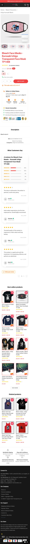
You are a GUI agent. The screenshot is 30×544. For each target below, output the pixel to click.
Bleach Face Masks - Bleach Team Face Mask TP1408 (22, 306)
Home (2, 10)
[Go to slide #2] (13, 46)
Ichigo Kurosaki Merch (7, 12)
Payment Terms (5, 508)
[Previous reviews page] (18, 276)
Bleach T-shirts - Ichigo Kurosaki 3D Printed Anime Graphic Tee (21, 413)
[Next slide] (27, 28)
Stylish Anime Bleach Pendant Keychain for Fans (7, 378)
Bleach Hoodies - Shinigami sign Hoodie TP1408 (7, 329)
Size (3, 71)
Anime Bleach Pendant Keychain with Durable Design (21, 378)
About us (3, 489)
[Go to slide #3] (21, 46)
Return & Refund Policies (7, 510)
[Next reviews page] (26, 276)
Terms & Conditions (6, 492)
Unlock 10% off (3, 537)
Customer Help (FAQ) (6, 515)
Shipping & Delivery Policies (7, 506)
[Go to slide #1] (4, 46)
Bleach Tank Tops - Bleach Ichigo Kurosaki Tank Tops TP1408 (7, 413)
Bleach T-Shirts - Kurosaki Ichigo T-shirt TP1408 (21, 437)
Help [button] (27, 542)
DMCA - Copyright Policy (7, 496)
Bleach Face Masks (17, 141)
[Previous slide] (3, 28)
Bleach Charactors (11, 10)
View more (15, 388)
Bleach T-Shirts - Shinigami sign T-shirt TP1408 (21, 329)
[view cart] (28, 5)
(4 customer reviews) (14, 65)
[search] (25, 5)
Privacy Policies (5, 494)
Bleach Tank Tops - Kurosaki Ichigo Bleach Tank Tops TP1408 (7, 437)
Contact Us (4, 513)
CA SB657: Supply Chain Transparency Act (11, 498)
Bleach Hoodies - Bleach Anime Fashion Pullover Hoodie (22, 353)
